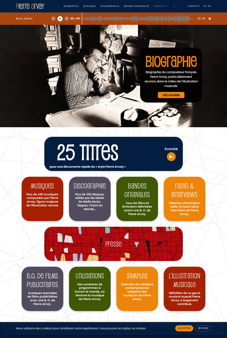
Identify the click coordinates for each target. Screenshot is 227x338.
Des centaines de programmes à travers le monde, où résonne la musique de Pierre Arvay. (90, 292)
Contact (194, 6)
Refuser (203, 328)
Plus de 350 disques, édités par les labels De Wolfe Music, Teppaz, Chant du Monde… (89, 202)
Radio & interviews (167, 6)
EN (209, 6)
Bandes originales (137, 6)
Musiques (89, 6)
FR (204, 6)
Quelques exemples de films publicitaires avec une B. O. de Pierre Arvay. (42, 299)
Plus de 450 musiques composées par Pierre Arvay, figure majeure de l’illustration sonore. (42, 200)
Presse (113, 244)
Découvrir (171, 95)
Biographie (71, 6)
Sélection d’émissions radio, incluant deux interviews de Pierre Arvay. (184, 209)
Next (174, 6)
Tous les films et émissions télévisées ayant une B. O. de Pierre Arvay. (137, 209)
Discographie (110, 6)
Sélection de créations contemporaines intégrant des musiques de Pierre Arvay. (137, 292)
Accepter (184, 328)
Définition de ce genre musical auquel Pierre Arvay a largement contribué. (184, 299)
